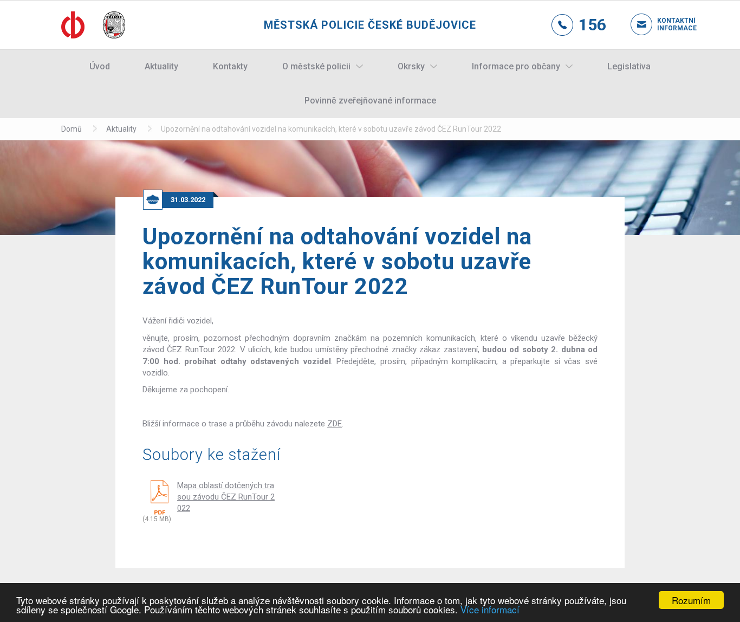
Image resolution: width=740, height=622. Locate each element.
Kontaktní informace (668, 24)
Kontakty (230, 66)
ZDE (334, 424)
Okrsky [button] (411, 66)
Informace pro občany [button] (516, 66)
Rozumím (691, 600)
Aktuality (161, 66)
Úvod (99, 66)
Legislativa (629, 66)
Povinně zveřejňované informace (370, 100)
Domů (71, 129)
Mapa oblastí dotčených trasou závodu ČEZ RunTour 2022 (226, 497)
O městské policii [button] (316, 66)
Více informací (490, 609)
